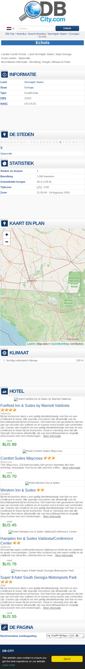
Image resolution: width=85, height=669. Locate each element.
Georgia (29, 87)
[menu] (10, 28)
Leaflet (31, 343)
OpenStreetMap (60, 343)
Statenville (24, 58)
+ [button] (6, 235)
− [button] (6, 242)
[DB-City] (42, 22)
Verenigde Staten (34, 82)
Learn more (8, 665)
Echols (43, 42)
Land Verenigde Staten (41, 54)
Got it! (67, 659)
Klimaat (56, 61)
